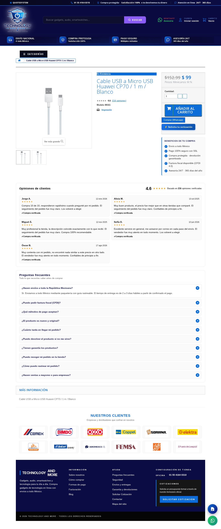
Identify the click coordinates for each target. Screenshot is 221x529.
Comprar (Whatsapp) (173, 120)
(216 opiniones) (119, 101)
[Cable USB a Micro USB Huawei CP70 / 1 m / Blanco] (23, 157)
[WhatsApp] (212, 520)
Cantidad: (169, 91)
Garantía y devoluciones (124, 489)
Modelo (100, 105)
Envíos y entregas (121, 484)
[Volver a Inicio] (19, 61)
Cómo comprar (76, 480)
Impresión (107, 110)
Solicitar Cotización (122, 494)
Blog (71, 494)
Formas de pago (77, 484)
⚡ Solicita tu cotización (178, 127)
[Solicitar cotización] (212, 509)
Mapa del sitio (119, 504)
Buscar (137, 19)
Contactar (117, 499)
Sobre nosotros (76, 475)
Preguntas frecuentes (123, 475)
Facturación (75, 489)
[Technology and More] (17, 20)
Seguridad (117, 480)
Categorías (33, 54)
